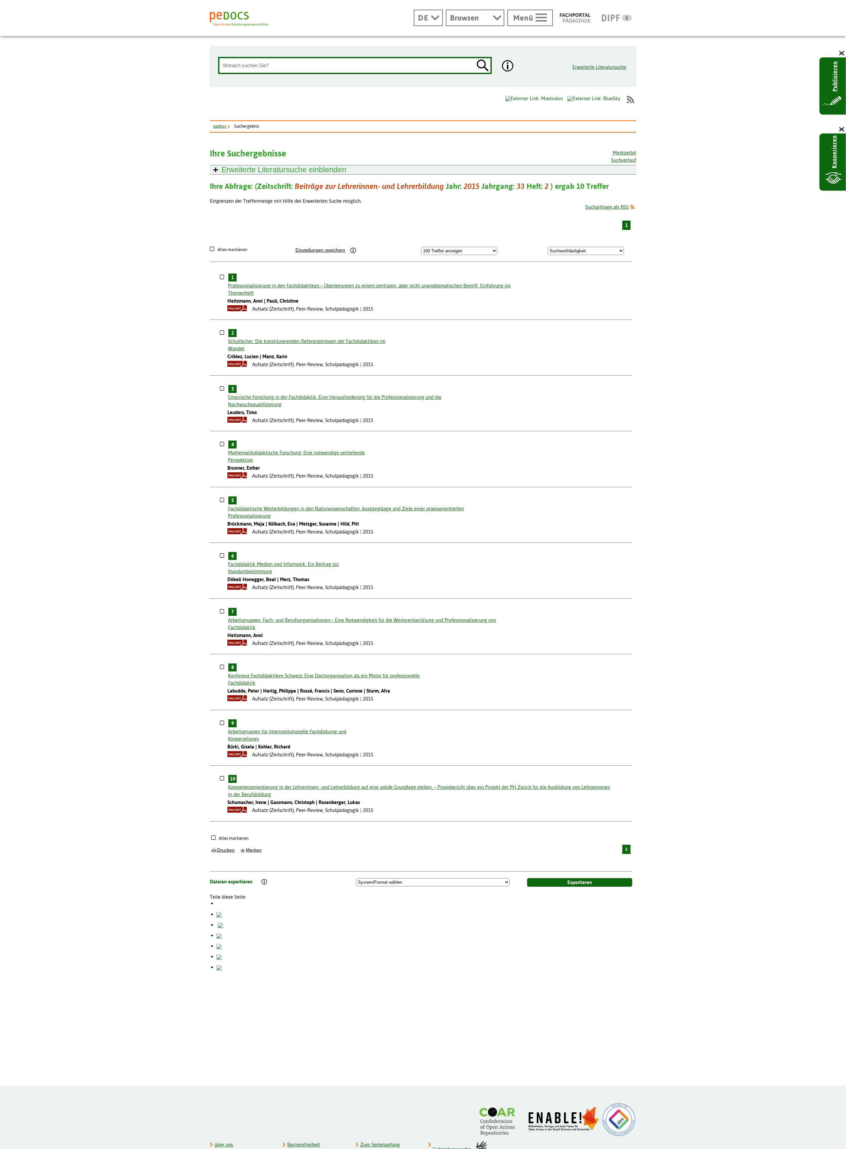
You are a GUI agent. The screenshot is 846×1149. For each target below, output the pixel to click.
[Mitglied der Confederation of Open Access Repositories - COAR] (499, 1121)
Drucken (226, 850)
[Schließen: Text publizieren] (842, 53)
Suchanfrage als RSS (607, 207)
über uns (223, 1144)
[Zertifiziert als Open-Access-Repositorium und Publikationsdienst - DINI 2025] (619, 1119)
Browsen (464, 18)
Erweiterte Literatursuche (599, 67)
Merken (254, 850)
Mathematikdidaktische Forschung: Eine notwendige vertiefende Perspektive (296, 456)
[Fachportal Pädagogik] (575, 17)
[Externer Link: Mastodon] (534, 98)
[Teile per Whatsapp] (219, 935)
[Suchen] (482, 66)
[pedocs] (239, 19)
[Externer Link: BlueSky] (594, 99)
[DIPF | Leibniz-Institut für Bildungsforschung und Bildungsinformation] (616, 17)
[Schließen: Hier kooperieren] (842, 129)
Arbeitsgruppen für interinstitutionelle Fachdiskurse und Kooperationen (287, 735)
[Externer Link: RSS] (630, 99)
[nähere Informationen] (508, 66)
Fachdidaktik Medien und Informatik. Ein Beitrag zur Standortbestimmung (283, 567)
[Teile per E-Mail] (219, 956)
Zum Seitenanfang (380, 1144)
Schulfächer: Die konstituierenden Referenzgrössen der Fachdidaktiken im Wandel (306, 344)
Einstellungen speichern (320, 250)
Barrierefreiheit (303, 1144)
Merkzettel (624, 152)
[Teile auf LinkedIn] (219, 946)
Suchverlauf (623, 160)
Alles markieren (232, 249)
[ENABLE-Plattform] (564, 1119)
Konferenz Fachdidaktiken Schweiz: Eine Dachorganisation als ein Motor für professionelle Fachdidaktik (324, 679)
